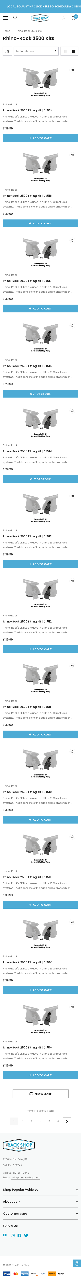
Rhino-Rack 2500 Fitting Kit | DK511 (27, 707)
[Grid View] (65, 51)
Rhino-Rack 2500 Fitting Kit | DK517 (27, 281)
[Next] (67, 1121)
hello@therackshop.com (25, 1177)
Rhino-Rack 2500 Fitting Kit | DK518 (27, 196)
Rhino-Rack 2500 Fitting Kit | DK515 (27, 366)
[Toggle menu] (5, 18)
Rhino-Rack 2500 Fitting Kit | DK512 (27, 621)
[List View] (73, 51)
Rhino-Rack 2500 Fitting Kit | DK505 (27, 962)
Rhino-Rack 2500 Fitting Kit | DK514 (27, 451)
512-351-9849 (21, 1172)
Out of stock (40, 394)
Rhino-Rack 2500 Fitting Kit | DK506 (27, 877)
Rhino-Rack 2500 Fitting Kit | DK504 (28, 1047)
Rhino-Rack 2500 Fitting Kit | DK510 (27, 792)
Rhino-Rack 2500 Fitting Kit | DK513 (27, 536)
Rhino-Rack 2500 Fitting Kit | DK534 (28, 110)
